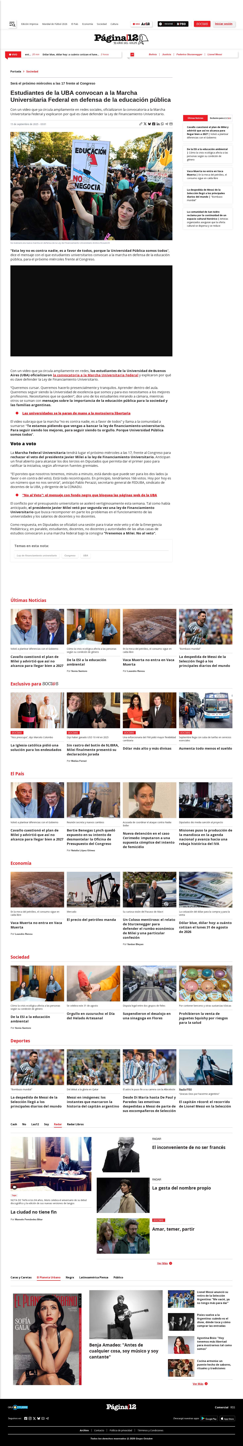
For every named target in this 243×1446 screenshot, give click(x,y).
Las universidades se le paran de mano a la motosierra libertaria (76, 413)
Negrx (70, 1277)
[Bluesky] (38, 1418)
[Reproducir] (160, 24)
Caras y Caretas (21, 1277)
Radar (58, 1124)
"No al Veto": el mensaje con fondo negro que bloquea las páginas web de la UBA (89, 495)
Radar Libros (75, 1124)
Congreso (70, 555)
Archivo (84, 1430)
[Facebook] (25, 1418)
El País (74, 24)
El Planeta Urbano (49, 1277)
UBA (85, 555)
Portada (15, 71)
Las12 (35, 1124)
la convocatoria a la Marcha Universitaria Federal (95, 375)
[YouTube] (42, 1418)
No (24, 1124)
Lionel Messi (215, 54)
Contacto (99, 1430)
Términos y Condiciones (150, 1430)
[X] (34, 1418)
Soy (46, 1124)
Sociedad (102, 24)
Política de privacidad (121, 1430)
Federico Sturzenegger (189, 54)
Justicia (166, 54)
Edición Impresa (29, 24)
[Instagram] (30, 1418)
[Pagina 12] (121, 39)
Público (118, 1277)
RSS (232, 1407)
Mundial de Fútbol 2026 (54, 24)
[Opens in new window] (209, 1418)
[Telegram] (47, 1418)
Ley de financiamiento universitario (37, 555)
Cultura (114, 24)
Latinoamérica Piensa (93, 1277)
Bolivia (153, 54)
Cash (14, 1124)
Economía (87, 24)
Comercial (221, 1407)
